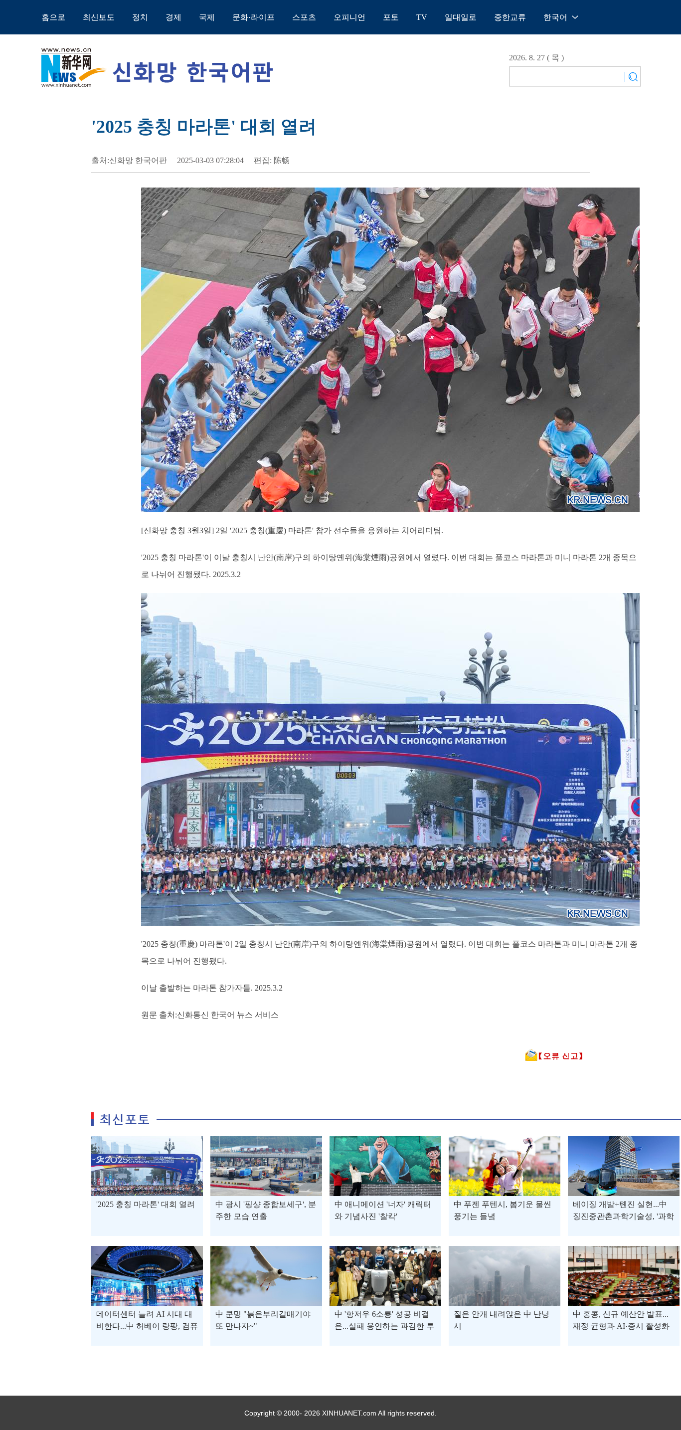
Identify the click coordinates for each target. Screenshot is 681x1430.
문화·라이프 (253, 17)
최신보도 (99, 17)
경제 (173, 17)
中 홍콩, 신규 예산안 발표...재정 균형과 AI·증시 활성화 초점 (621, 1326)
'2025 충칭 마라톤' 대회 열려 (145, 1204)
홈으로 (53, 17)
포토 (391, 17)
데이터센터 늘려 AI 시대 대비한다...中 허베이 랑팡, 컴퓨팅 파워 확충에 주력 (147, 1326)
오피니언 (349, 17)
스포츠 (304, 17)
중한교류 (510, 17)
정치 (140, 17)
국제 (207, 17)
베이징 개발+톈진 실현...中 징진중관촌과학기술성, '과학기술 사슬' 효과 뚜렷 (623, 1216)
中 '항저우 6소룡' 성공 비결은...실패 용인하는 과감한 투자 (384, 1326)
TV (421, 17)
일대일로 (461, 17)
